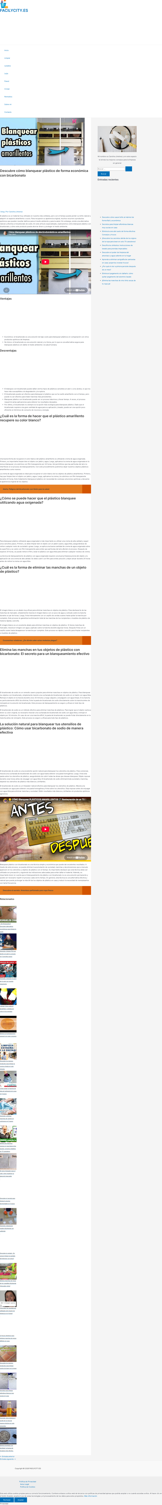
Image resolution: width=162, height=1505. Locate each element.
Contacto (7, 112)
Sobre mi (7, 104)
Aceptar (21, 1500)
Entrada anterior (7, 1456)
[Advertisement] (81, 28)
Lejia (6, 73)
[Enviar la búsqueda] (128, 168)
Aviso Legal (24, 1484)
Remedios (8, 97)
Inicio (6, 50)
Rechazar (7, 1500)
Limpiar (7, 58)
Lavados (7, 66)
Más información (90, 1496)
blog (2, 212)
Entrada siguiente (8, 1459)
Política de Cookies (27, 1487)
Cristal (6, 89)
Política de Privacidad (27, 1482)
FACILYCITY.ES (14, 10)
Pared (6, 81)
